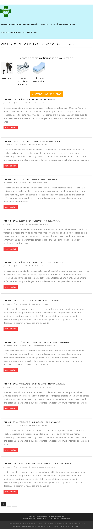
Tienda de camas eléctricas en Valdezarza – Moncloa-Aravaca (32, 221)
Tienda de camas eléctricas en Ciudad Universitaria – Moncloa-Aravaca (36, 342)
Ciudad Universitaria (38, 345)
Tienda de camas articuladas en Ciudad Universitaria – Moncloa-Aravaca (37, 463)
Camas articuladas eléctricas (11, 24)
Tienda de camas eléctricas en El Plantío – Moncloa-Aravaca (32, 141)
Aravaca (34, 182)
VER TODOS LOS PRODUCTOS (46, 94)
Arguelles (34, 304)
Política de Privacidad (29, 527)
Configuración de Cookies (61, 527)
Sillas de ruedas (32, 32)
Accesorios (44, 24)
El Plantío (34, 144)
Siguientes (14, 504)
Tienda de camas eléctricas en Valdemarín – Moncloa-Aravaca (32, 99)
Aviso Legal (16, 527)
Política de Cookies (44, 527)
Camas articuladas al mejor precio (12, 32)
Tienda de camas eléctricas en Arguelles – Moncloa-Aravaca (31, 300)
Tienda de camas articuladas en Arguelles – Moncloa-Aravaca (32, 422)
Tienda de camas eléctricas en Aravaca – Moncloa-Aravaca (30, 179)
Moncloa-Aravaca (37, 103)
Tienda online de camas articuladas (62, 24)
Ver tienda (10, 127)
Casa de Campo (36, 266)
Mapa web (75, 527)
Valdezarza (46, 224)
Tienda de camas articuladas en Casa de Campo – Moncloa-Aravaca (34, 384)
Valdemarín (46, 103)
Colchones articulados (30, 24)
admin (10, 103)
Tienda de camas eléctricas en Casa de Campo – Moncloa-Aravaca (33, 262)
